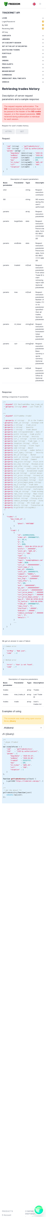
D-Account (6, 1215)
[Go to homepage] (12, 4)
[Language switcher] (34, 4)
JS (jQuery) (9, 728)
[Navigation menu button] (39, 4)
